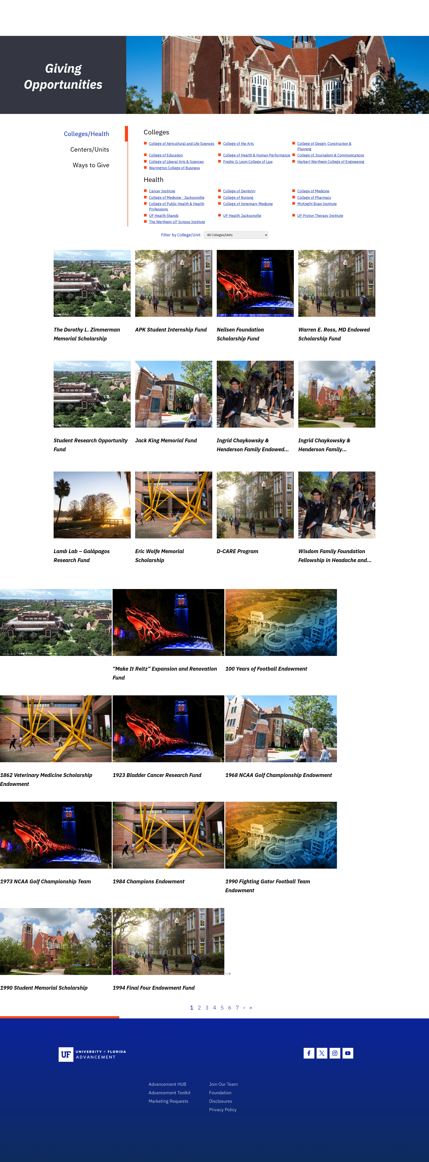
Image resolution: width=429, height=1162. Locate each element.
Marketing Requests (168, 1101)
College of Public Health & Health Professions (176, 206)
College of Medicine (313, 191)
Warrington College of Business (174, 168)
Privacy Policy (223, 1109)
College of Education (166, 155)
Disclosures (220, 1101)
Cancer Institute (162, 191)
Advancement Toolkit (170, 1093)
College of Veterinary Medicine (248, 204)
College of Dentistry (239, 191)
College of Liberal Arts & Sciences (176, 161)
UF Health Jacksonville (242, 215)
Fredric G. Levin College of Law (248, 161)
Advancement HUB (167, 1084)
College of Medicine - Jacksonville (176, 197)
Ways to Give (91, 165)
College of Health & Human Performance (256, 155)
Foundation (220, 1093)
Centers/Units (89, 149)
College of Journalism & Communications (330, 155)
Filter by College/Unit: (181, 234)
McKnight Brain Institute (317, 204)
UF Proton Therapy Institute (320, 215)
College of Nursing (238, 197)
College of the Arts (238, 143)
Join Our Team (223, 1084)
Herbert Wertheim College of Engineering (330, 161)
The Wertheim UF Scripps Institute (177, 222)
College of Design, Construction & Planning (324, 146)
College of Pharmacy (314, 197)
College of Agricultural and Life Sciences (181, 143)
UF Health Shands (164, 215)
